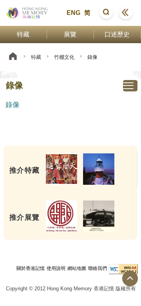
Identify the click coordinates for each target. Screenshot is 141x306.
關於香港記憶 (30, 268)
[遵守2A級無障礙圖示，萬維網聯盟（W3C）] (123, 269)
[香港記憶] (27, 13)
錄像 (12, 105)
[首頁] (13, 57)
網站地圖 (76, 268)
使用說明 (56, 268)
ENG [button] (73, 12)
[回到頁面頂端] (130, 278)
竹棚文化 (64, 57)
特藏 (36, 57)
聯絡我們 (97, 268)
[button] (106, 13)
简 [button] (87, 12)
